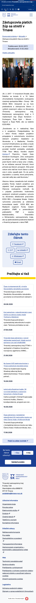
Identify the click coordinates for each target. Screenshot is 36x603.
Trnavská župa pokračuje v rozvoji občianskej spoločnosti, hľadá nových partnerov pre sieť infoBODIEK (17, 340)
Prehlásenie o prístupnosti (12, 568)
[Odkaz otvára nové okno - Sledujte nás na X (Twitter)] (10, 9)
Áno (17, 453)
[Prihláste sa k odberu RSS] (16, 9)
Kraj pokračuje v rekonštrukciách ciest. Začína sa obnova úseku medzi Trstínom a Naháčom (18, 314)
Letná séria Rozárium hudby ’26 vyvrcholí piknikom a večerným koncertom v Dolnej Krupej (15, 391)
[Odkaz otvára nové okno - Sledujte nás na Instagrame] (7, 9)
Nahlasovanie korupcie (11, 532)
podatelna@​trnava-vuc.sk (12, 493)
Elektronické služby (9, 510)
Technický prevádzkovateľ (12, 561)
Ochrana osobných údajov (12, 588)
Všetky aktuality (8, 53)
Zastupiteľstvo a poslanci (12, 538)
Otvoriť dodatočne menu (8, 5)
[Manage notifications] (26, 598)
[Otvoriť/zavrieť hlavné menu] (31, 15)
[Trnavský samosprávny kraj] (10, 14)
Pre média (6, 535)
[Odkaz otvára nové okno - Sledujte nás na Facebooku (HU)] (5, 9)
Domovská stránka (9, 36)
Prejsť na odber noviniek (17, 441)
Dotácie (5, 513)
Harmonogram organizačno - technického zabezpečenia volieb (15, 548)
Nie (29, 453)
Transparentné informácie (12, 544)
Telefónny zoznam (9, 520)
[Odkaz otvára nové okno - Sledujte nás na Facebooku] (2, 9)
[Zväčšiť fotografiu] (18, 87)
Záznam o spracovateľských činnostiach (17, 591)
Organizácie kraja (9, 504)
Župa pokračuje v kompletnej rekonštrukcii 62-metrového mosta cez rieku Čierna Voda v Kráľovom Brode (18, 417)
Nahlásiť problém (18, 462)
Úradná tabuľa (7, 517)
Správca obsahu (8, 564)
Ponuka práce (7, 507)
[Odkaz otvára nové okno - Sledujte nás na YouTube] (19, 9)
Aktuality (22, 36)
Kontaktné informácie (10, 523)
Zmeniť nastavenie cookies (12, 579)
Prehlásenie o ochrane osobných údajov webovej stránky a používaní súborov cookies (17, 573)
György (5, 154)
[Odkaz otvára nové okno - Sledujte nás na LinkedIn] (13, 9)
